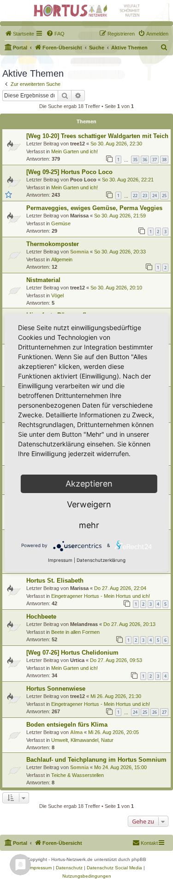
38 (164, 160)
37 (154, 160)
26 (154, 712)
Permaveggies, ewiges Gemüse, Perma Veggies (94, 208)
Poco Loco (83, 179)
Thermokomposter (52, 244)
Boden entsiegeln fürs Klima (66, 724)
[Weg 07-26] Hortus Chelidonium (72, 652)
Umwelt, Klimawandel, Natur (82, 740)
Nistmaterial (43, 280)
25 (164, 196)
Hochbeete (41, 616)
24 (154, 196)
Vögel (57, 295)
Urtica (77, 660)
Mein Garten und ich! (74, 151)
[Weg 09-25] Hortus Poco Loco (69, 172)
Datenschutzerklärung (101, 560)
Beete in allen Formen (75, 632)
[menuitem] (19, 33)
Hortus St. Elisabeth (55, 580)
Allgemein (61, 259)
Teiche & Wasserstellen (77, 775)
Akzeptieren (89, 483)
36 (145, 160)
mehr (89, 525)
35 (135, 160)
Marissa (79, 215)
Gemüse (61, 223)
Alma (76, 732)
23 (145, 196)
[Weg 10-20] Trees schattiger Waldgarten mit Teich (97, 135)
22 (135, 196)
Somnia (79, 251)
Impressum (60, 560)
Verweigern (89, 504)
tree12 (77, 143)
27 (164, 712)
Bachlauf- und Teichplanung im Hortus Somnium (96, 759)
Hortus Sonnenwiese (55, 688)
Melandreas (84, 624)
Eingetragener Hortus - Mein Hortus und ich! (100, 596)
